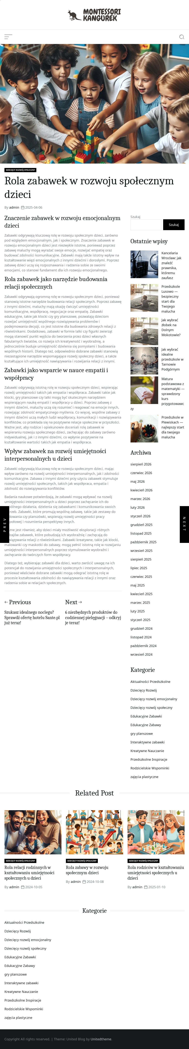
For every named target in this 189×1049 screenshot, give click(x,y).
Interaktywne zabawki (147, 742)
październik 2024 (143, 646)
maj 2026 (137, 481)
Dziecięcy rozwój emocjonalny (153, 699)
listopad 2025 (141, 533)
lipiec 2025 (138, 568)
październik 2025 (143, 542)
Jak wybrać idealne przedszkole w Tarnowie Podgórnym (172, 359)
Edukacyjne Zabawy (145, 725)
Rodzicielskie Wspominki (149, 768)
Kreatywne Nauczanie (147, 751)
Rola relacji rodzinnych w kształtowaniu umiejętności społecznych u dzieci (29, 873)
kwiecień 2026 (141, 490)
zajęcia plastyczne (144, 777)
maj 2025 (137, 585)
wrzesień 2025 (141, 550)
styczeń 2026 (140, 516)
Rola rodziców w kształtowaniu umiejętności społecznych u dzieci (156, 873)
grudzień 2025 (141, 524)
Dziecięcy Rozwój (143, 690)
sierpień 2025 (140, 559)
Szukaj (135, 217)
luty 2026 (137, 507)
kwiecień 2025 (141, 594)
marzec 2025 (140, 602)
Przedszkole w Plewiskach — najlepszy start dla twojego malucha (172, 427)
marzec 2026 (140, 499)
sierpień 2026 (140, 464)
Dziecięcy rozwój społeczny (20, 170)
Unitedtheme (101, 1039)
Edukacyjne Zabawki (146, 716)
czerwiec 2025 (141, 576)
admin (14, 207)
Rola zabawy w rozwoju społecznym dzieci (87, 870)
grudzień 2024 (141, 628)
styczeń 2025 (140, 620)
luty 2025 (137, 611)
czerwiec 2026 (141, 473)
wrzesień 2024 (141, 654)
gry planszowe (141, 733)
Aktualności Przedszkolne (150, 681)
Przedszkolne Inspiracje (148, 759)
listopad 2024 (141, 637)
